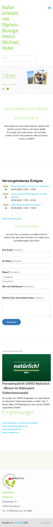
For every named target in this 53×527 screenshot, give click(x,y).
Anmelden (46, 522)
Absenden (11, 322)
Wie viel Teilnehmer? (12, 286)
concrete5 (18, 522)
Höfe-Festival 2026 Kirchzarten (26, 204)
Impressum (7, 496)
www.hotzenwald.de (11, 429)
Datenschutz (8, 492)
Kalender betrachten (11, 218)
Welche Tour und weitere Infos (17, 297)
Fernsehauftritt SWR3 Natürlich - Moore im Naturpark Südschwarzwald (26, 388)
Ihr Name (6, 261)
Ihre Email (7, 249)
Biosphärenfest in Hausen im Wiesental (30, 186)
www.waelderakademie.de (14, 426)
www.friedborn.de (10, 432)
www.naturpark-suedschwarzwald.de (20, 422)
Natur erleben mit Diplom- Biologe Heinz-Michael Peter (10, 27)
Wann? (5, 272)
